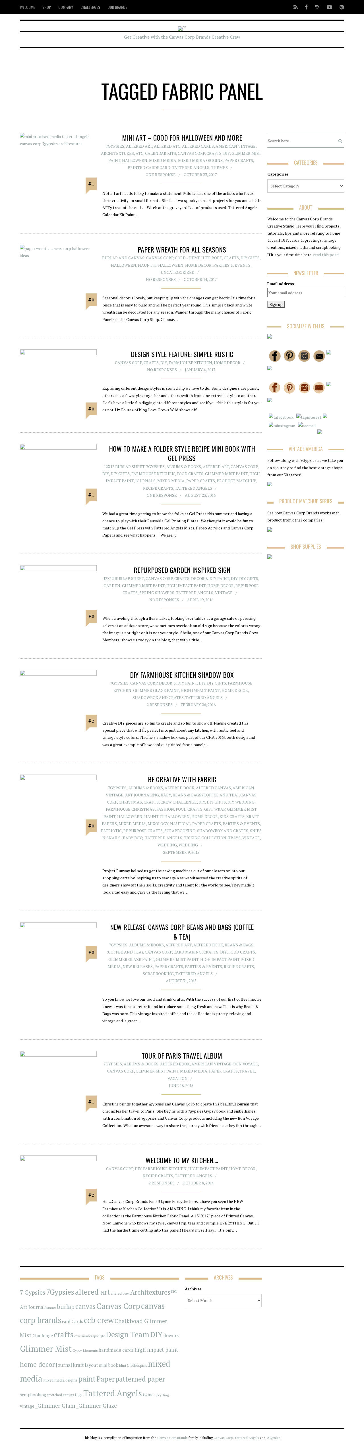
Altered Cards (198, 146)
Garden (112, 585)
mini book (108, 1365)
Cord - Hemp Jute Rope (198, 257)
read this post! (325, 254)
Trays (234, 837)
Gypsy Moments (85, 1350)
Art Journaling (142, 795)
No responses (161, 279)
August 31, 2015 (181, 980)
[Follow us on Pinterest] (340, 7)
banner (51, 1307)
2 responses (160, 704)
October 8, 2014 (198, 1183)
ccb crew (99, 1320)
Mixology (158, 823)
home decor (37, 1364)
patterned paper (140, 1379)
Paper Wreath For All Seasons (182, 249)
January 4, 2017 (200, 369)
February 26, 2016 (198, 704)
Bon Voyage (245, 1064)
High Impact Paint (186, 585)
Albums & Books (183, 466)
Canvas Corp (191, 153)
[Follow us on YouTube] (329, 7)
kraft (78, 1364)
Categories (278, 174)
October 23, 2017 (200, 174)
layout (91, 1365)
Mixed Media (162, 160)
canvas (85, 1306)
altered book (120, 1293)
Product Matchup (236, 480)
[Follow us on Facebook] (306, 7)
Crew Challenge (178, 802)
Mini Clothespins (133, 1365)
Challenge (42, 1336)
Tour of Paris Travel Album (182, 1055)
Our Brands (117, 7)
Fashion (165, 809)
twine (148, 1394)
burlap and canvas (123, 257)
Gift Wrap (214, 809)
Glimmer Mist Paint (226, 473)
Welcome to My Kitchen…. (182, 1160)
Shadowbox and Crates (158, 697)
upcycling (161, 1395)
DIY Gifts (250, 257)
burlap (66, 1306)
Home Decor (198, 265)
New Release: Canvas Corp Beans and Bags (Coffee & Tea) (182, 932)
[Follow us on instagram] (317, 7)
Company (65, 7)
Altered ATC (167, 146)
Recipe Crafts (158, 488)
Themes (219, 167)
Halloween (134, 160)
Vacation (177, 1078)
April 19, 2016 (200, 599)
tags (78, 1394)
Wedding (167, 845)
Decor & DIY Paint (210, 578)
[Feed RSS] (295, 7)
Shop (46, 7)
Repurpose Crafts (143, 830)
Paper (105, 1379)
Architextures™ (153, 1292)
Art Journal (32, 1307)
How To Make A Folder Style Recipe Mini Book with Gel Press (182, 453)
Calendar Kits (160, 153)
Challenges (90, 7)
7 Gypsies (32, 1292)
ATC (139, 153)
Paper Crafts (238, 160)
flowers (171, 1335)
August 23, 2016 (200, 495)
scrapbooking (33, 1394)
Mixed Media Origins (200, 160)
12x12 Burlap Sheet (124, 466)
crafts (63, 1334)
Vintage (224, 592)
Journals (145, 480)
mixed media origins (60, 1380)
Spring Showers (156, 592)
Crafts (214, 153)
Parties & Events (232, 265)
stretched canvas (60, 1395)
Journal (64, 1365)
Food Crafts (190, 473)
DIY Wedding (241, 802)
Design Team (127, 1334)
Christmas (130, 802)
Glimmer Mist (46, 1348)
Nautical (180, 823)
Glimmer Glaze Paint (156, 690)
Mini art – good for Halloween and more (182, 137)
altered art (92, 1292)
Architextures (117, 153)
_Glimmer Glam (55, 1405)
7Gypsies (115, 146)
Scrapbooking (179, 830)
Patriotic (111, 830)
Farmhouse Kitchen (190, 362)
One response (161, 174)
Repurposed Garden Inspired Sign (182, 570)
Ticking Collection (205, 837)
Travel (247, 1071)
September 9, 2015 (181, 852)
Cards (77, 1321)
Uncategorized (178, 272)
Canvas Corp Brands (172, 1438)
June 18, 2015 (181, 1085)
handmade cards (116, 1350)
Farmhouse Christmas (130, 809)
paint (87, 1379)
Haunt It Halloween (160, 265)
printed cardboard (149, 167)
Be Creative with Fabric (182, 779)
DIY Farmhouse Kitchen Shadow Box (182, 674)
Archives (193, 1289)
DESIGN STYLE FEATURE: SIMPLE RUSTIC (182, 354)
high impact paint (156, 1349)
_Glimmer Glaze (96, 1405)
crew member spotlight (89, 1336)
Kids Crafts (232, 816)
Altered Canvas (213, 787)
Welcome (27, 7)
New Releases (138, 966)
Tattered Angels (190, 167)
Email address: (281, 283)
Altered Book (179, 787)
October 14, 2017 (200, 279)
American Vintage (236, 146)
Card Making (187, 952)
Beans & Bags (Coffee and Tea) (206, 795)
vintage (27, 1406)
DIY (226, 153)
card (66, 1321)
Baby (166, 795)
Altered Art (139, 146)
